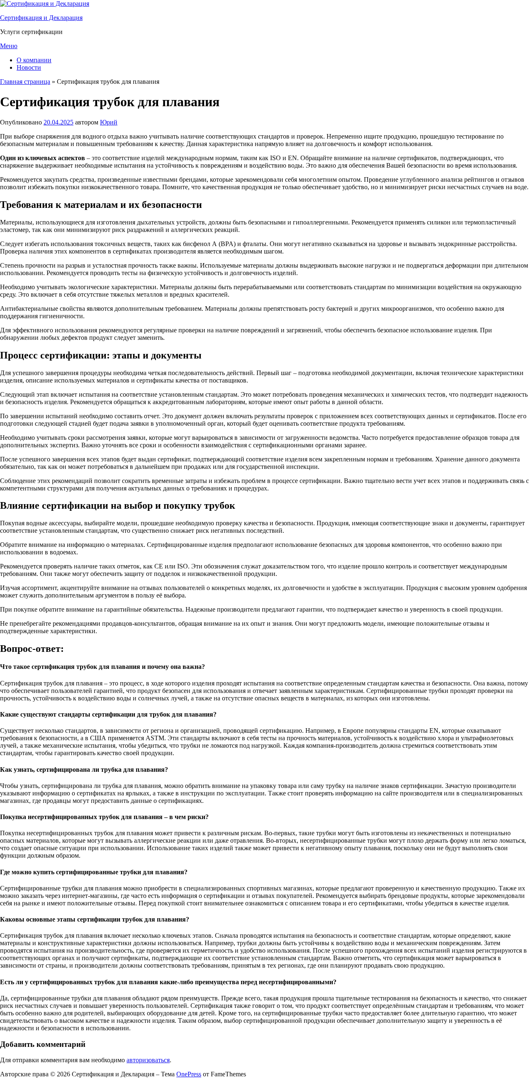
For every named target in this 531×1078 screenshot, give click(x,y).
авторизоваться (148, 1059)
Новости (29, 67)
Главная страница (25, 81)
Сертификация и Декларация (41, 17)
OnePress (188, 1074)
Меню (8, 45)
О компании (34, 59)
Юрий (108, 122)
